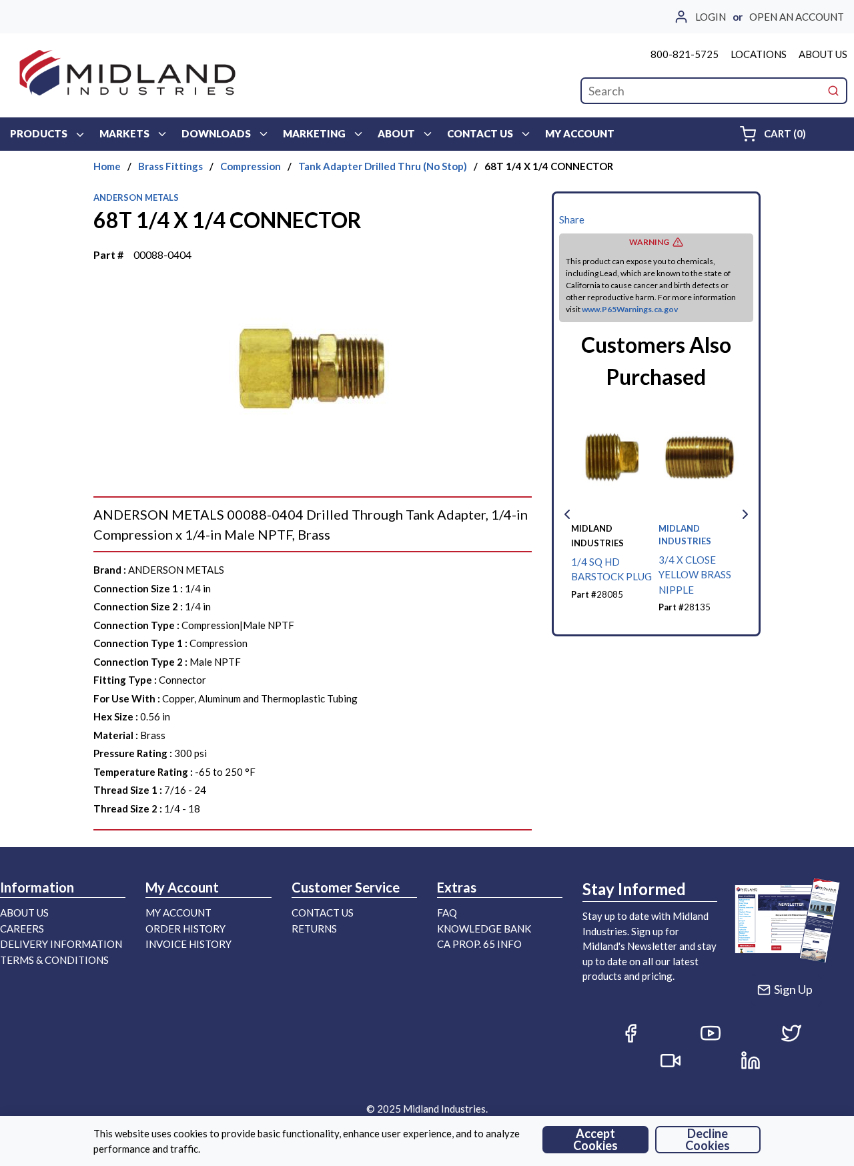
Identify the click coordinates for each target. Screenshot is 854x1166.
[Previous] (567, 514)
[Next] (745, 514)
